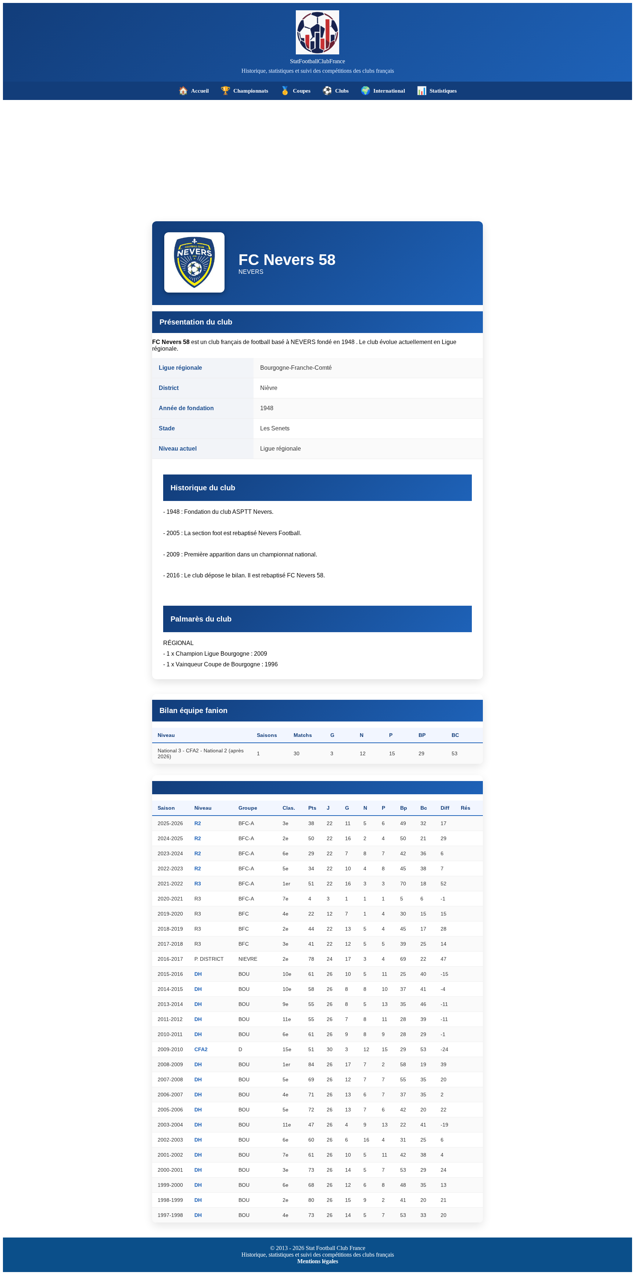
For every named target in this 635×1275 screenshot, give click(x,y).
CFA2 (201, 1049)
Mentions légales (317, 1261)
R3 (197, 884)
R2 (197, 823)
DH (198, 974)
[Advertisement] (317, 155)
